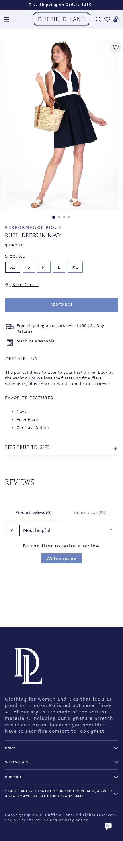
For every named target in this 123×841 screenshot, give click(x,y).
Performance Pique (33, 227)
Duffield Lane (59, 815)
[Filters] (11, 530)
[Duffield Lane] (61, 19)
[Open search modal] (98, 19)
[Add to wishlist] (116, 47)
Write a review (61, 558)
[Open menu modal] (6, 19)
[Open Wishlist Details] (107, 19)
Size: (15, 256)
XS (12, 267)
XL (75, 267)
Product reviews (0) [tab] (33, 512)
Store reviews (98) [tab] (89, 512)
